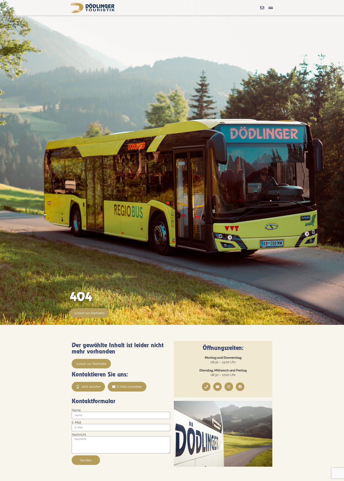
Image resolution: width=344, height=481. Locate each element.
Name (76, 410)
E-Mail (76, 422)
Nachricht (79, 434)
